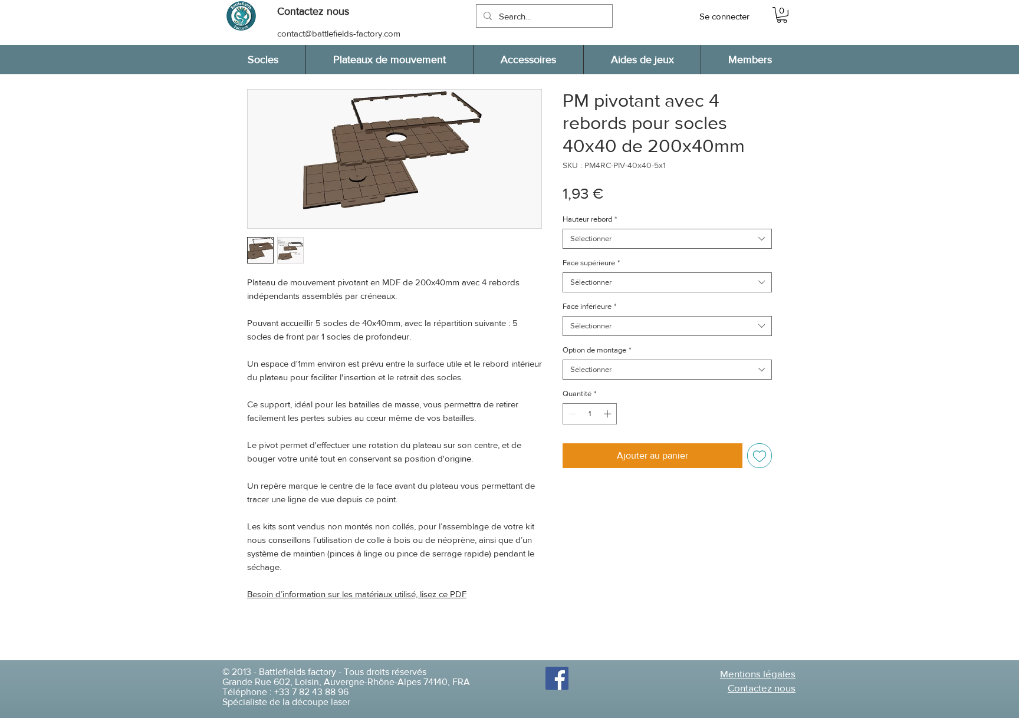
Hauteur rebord (590, 219)
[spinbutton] (589, 414)
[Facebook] (556, 678)
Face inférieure (589, 306)
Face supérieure (591, 262)
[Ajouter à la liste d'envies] (759, 455)
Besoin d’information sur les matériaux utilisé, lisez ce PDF (356, 594)
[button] (319, 11)
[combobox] (667, 239)
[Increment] (608, 414)
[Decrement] (571, 414)
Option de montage (597, 349)
